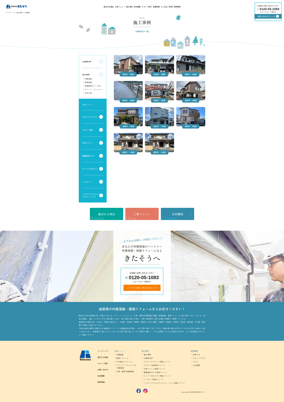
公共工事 (88, 93)
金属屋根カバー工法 (93, 86)
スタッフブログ (199, 358)
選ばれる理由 (109, 6)
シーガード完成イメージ (153, 379)
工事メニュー (120, 6)
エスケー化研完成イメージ (154, 365)
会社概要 (137, 6)
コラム (195, 361)
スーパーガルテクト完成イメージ (157, 375)
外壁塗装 (88, 78)
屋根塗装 (88, 82)
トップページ (10, 12)
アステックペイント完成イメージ (157, 361)
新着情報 (156, 6)
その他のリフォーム (124, 361)
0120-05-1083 (269, 9)
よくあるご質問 (167, 6)
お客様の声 (86, 61)
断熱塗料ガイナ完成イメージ (155, 372)
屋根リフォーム (122, 358)
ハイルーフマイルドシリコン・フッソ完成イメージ (164, 383)
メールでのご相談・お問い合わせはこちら (142, 287)
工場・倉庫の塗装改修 (125, 371)
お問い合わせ (103, 369)
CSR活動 (196, 365)
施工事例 (129, 6)
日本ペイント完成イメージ (154, 368)
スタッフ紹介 (147, 6)
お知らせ (196, 354)
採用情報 (177, 6)
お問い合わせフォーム (266, 16)
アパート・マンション (93, 89)
